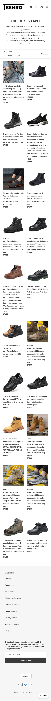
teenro (21, 693)
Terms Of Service (12, 624)
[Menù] (46, 7)
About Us (9, 579)
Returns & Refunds (12, 605)
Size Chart (9, 592)
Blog (7, 631)
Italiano (25, 676)
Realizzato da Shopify (30, 693)
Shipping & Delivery (13, 598)
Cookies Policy (11, 611)
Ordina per (7, 51)
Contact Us (9, 585)
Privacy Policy (11, 618)
